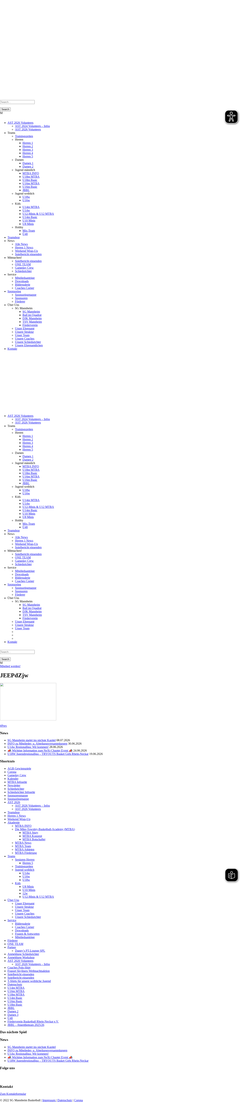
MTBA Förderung (26, 852)
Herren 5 (27, 156)
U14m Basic (29, 217)
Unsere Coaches (24, 338)
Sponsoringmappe (25, 294)
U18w (26, 196)
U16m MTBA (31, 183)
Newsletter (14, 785)
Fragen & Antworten (27, 933)
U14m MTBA (31, 207)
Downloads (22, 281)
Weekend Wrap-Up (26, 250)
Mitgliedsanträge (25, 277)
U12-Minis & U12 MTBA (38, 213)
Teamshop (14, 237)
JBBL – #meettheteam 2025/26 (26, 1024)
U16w (26, 200)
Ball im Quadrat (31, 315)
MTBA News (23, 842)
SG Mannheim (31, 311)
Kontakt (12, 348)
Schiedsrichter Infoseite (21, 792)
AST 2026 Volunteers (20, 122)
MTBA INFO (30, 173)
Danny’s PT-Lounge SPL (30, 950)
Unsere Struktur (24, 331)
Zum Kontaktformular (13, 1093)
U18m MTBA (31, 176)
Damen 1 (27, 163)
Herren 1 (27, 142)
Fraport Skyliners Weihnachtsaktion (29, 970)
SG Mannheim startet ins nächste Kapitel (32, 740)
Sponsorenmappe (18, 795)
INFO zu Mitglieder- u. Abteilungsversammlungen (37, 743)
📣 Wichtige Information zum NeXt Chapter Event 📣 (40, 750)
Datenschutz (15, 984)
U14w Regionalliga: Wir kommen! (28, 747)
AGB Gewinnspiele (19, 768)
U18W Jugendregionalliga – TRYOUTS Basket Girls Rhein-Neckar (48, 753)
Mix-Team (28, 230)
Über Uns (13, 900)
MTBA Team (23, 846)
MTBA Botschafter (33, 839)
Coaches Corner (24, 288)
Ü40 (25, 234)
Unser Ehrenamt (24, 328)
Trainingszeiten (24, 136)
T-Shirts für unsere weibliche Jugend (29, 981)
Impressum (49, 1100)
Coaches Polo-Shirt (19, 967)
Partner (12, 947)
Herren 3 (27, 149)
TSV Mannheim (32, 321)
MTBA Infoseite (17, 782)
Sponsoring (14, 291)
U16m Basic (29, 186)
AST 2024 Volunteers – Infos (32, 126)
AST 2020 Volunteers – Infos (32, 964)
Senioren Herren (24, 859)
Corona (12, 771)
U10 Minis (28, 220)
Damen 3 (13, 1014)
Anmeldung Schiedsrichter (23, 954)
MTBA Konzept (32, 836)
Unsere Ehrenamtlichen (29, 345)
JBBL (26, 190)
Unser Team (22, 335)
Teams (11, 856)
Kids (18, 883)
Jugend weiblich (24, 869)
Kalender (13, 778)
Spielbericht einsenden (28, 254)
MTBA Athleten (24, 849)
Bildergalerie (22, 284)
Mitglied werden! (10, 666)
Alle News (21, 244)
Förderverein (30, 325)
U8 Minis (28, 223)
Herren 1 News (24, 247)
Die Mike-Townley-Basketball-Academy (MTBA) (45, 829)
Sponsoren (21, 298)
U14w (26, 210)
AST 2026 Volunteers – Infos (32, 805)
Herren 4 (27, 153)
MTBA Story (30, 832)
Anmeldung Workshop (21, 957)
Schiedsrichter (23, 271)
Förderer (20, 301)
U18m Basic (29, 180)
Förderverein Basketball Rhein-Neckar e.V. (33, 1021)
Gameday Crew (24, 267)
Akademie (14, 822)
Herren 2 (27, 146)
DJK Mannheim (32, 318)
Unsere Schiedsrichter (28, 342)
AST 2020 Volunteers (20, 960)
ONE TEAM (23, 264)
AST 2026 (14, 802)
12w (25, 893)
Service (12, 920)
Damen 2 (27, 166)
